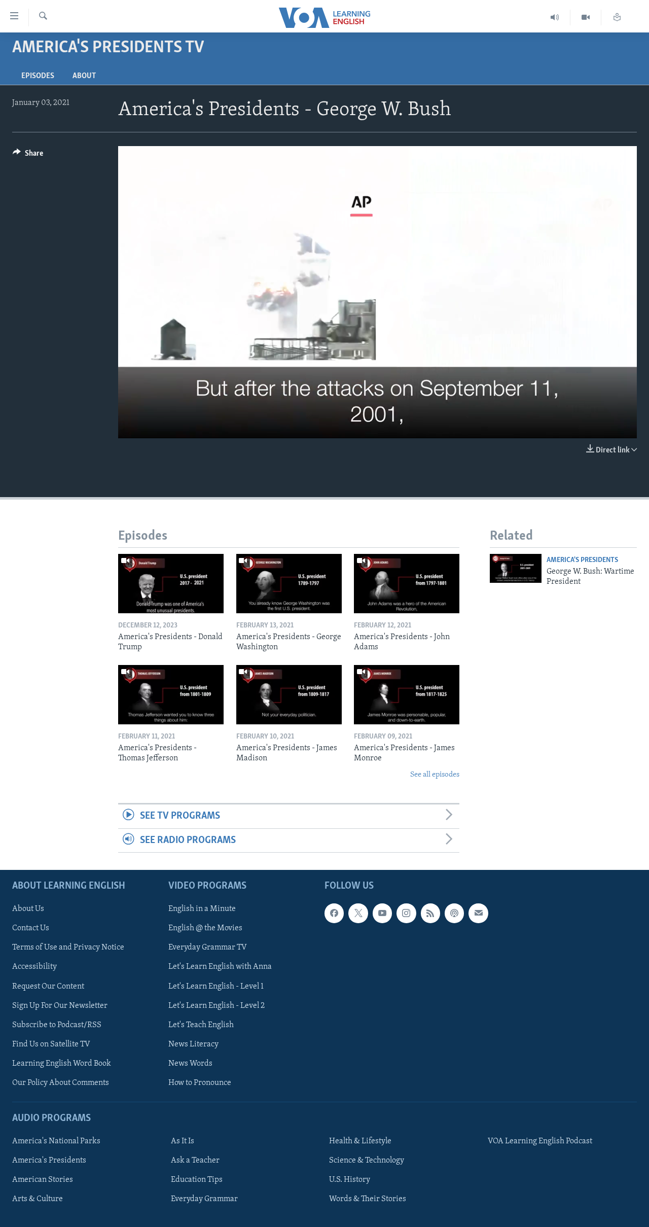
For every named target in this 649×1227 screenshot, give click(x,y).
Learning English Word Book (61, 1064)
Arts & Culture (37, 1199)
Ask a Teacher (195, 1160)
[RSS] (430, 913)
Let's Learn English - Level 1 (216, 986)
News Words (190, 1064)
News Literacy (193, 1044)
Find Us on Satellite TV (51, 1044)
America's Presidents (582, 560)
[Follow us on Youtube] (382, 913)
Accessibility (34, 967)
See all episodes (434, 775)
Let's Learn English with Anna (220, 967)
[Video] (585, 17)
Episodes (37, 76)
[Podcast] (454, 913)
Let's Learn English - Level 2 (216, 1005)
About (84, 76)
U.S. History (349, 1180)
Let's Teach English (201, 1025)
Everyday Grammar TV (207, 947)
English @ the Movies (205, 928)
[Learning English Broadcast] (554, 17)
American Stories (42, 1180)
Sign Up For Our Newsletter (59, 1005)
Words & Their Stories (367, 1199)
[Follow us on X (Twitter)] (358, 913)
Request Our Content (48, 986)
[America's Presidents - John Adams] (406, 583)
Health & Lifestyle (360, 1141)
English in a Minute (202, 909)
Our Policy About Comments (60, 1083)
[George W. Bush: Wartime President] (516, 568)
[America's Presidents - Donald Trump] (171, 583)
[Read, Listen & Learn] (617, 17)
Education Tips (197, 1180)
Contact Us (30, 928)
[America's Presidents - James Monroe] (406, 694)
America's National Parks (56, 1141)
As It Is (182, 1141)
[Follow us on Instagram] (406, 913)
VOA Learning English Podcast (540, 1141)
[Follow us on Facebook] (334, 913)
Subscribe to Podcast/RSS (56, 1025)
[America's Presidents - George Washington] (289, 583)
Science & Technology (366, 1160)
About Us (28, 909)
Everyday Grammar (204, 1199)
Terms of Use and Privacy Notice (68, 947)
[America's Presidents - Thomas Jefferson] (171, 694)
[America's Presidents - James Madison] (289, 694)
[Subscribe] (478, 913)
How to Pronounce (199, 1083)
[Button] (28, 155)
